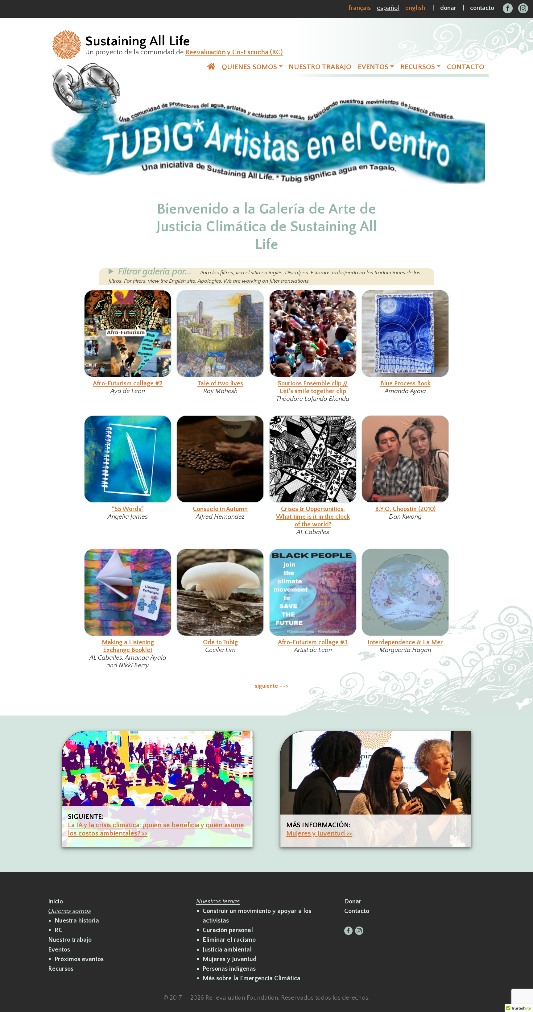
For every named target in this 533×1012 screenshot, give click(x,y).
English (415, 7)
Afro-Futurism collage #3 (313, 642)
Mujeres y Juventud (230, 959)
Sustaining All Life (137, 41)
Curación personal (228, 930)
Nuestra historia (77, 920)
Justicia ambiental (227, 949)
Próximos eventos (79, 959)
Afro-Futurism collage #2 (128, 383)
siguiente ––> (271, 686)
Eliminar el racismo (229, 939)
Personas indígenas (229, 968)
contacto (482, 7)
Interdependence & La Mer (405, 642)
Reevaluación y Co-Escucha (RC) (234, 52)
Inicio (55, 901)
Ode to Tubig (220, 642)
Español (388, 7)
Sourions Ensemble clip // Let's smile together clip (313, 387)
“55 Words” (128, 508)
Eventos (59, 949)
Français (360, 7)
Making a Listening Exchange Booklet (128, 646)
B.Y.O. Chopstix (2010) (405, 508)
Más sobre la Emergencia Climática (251, 978)
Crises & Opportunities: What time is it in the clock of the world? (313, 516)
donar (448, 7)
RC (59, 930)
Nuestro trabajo (70, 939)
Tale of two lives (220, 383)
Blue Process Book (405, 383)
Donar (353, 901)
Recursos (60, 968)
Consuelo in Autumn (220, 508)
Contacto (356, 911)
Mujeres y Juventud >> (319, 833)
